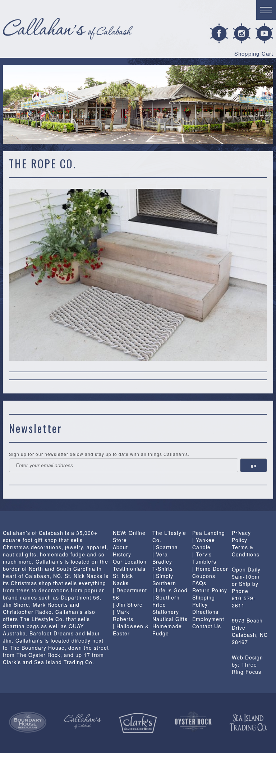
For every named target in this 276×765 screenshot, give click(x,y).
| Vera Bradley (162, 558)
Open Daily (246, 569)
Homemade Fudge (167, 629)
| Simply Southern (164, 579)
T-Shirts (162, 568)
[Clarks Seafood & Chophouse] (138, 723)
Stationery (165, 611)
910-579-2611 (244, 601)
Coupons (203, 575)
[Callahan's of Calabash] (83, 721)
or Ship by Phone (245, 587)
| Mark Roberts (123, 615)
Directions (205, 611)
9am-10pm (245, 576)
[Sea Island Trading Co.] (248, 722)
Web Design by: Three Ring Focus (247, 664)
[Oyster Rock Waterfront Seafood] (193, 722)
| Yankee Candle (203, 543)
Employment (208, 618)
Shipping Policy (203, 601)
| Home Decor (210, 568)
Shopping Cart (253, 53)
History (122, 554)
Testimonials (129, 568)
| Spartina (165, 547)
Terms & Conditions (245, 551)
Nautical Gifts (170, 618)
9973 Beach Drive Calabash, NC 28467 (250, 631)
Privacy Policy (241, 536)
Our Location (130, 561)
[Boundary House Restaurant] (27, 722)
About (120, 547)
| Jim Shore (128, 604)
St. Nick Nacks (123, 579)
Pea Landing (208, 532)
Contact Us (206, 626)
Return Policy (209, 590)
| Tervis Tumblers (204, 558)
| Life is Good (170, 590)
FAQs (199, 583)
